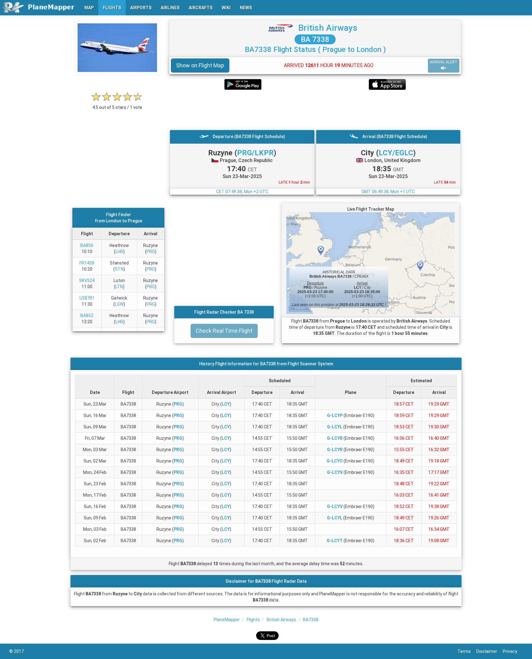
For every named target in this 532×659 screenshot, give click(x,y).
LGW (119, 304)
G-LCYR (335, 438)
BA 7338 (315, 39)
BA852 (86, 315)
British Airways (327, 28)
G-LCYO (335, 461)
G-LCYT (335, 540)
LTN (119, 286)
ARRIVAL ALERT (443, 62)
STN (119, 269)
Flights (253, 619)
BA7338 (310, 619)
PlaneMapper (227, 619)
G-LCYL (334, 426)
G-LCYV (335, 472)
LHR (119, 251)
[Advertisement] (315, 110)
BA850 (86, 245)
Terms (466, 651)
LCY (226, 404)
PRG (151, 251)
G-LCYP (335, 415)
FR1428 (86, 262)
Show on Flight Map (200, 65)
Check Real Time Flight (224, 331)
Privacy (513, 651)
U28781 (87, 298)
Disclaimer (489, 651)
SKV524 (87, 280)
